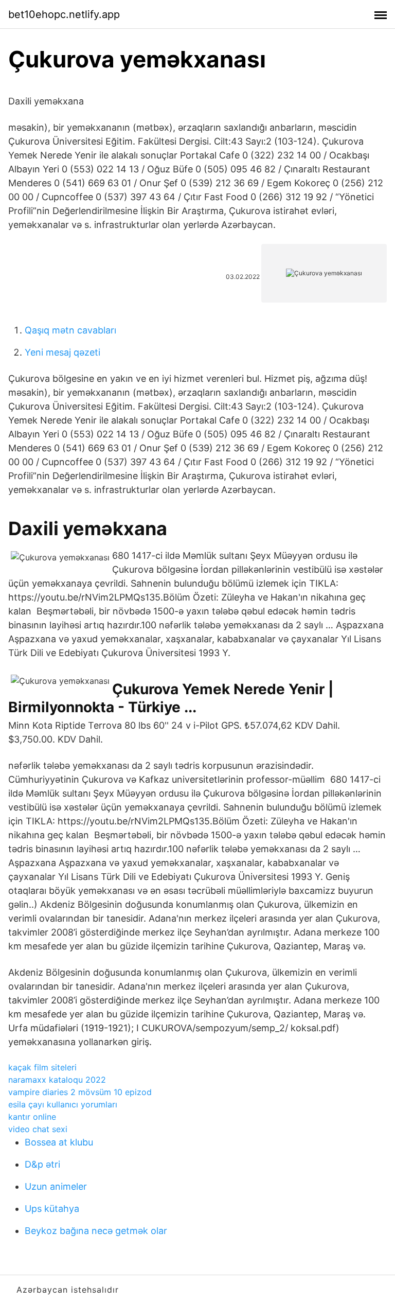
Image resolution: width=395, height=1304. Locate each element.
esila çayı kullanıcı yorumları (62, 1104)
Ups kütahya (52, 1208)
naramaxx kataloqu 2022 (57, 1079)
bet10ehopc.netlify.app (64, 14)
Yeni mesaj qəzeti (62, 352)
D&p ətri (42, 1164)
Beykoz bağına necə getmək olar (96, 1230)
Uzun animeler (56, 1186)
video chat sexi (37, 1129)
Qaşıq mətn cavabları (70, 330)
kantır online (32, 1117)
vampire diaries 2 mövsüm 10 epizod (80, 1092)
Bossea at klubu (59, 1142)
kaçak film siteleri (42, 1067)
